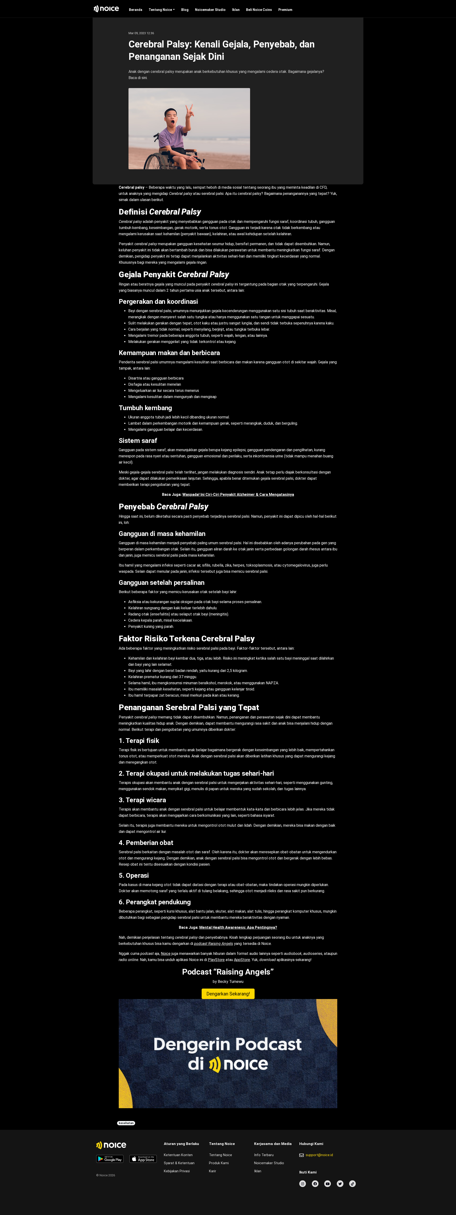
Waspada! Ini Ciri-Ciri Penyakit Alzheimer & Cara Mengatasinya (238, 494)
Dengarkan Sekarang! (228, 994)
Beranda (135, 10)
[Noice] (106, 8)
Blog (185, 10)
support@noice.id (319, 1155)
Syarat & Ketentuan (179, 1163)
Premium (285, 10)
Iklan (236, 10)
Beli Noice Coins (259, 10)
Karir (212, 1171)
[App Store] (143, 1159)
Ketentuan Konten (178, 1155)
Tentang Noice (160, 10)
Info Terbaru (264, 1155)
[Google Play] (110, 1159)
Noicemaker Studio (210, 10)
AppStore (242, 959)
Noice (166, 953)
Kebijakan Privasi (177, 1171)
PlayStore (216, 959)
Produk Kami (219, 1163)
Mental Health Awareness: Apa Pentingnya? (238, 927)
